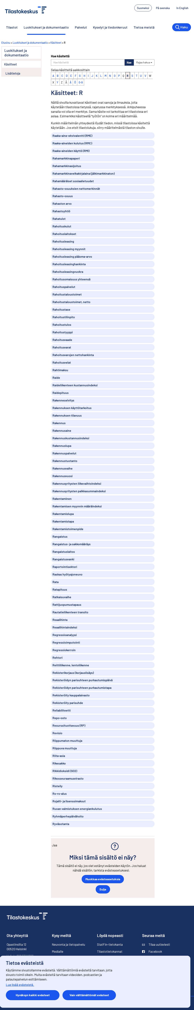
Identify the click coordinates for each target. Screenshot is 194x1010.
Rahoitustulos (61, 324)
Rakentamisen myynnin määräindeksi (77, 506)
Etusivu (5, 42)
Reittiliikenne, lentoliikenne (70, 665)
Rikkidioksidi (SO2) (64, 771)
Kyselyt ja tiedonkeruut (110, 27)
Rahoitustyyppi (62, 332)
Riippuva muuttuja (64, 748)
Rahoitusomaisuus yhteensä (71, 279)
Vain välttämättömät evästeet (89, 995)
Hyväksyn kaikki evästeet (33, 995)
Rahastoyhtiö (61, 211)
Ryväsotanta (60, 824)
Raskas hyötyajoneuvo (67, 574)
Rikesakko (59, 763)
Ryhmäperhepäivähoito (68, 816)
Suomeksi (143, 8)
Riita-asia (58, 755)
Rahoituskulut (61, 226)
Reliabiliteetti (61, 710)
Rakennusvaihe (62, 468)
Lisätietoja (12, 73)
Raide (56, 377)
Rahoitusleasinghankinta (69, 264)
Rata (55, 582)
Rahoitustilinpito (63, 317)
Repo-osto (59, 718)
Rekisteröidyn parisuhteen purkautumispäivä (82, 680)
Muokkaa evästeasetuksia (102, 879)
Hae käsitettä (60, 56)
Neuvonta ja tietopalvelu (68, 944)
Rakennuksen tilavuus (67, 415)
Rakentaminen (62, 498)
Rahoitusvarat (61, 347)
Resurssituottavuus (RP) (68, 725)
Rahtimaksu (60, 370)
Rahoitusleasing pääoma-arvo (72, 256)
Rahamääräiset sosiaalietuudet (73, 181)
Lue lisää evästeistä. (20, 985)
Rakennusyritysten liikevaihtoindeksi (76, 483)
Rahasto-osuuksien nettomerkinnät (76, 188)
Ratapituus (59, 589)
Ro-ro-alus (59, 793)
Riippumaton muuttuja (67, 740)
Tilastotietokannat (109, 951)
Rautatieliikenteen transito (70, 612)
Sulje (102, 889)
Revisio (57, 733)
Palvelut (81, 27)
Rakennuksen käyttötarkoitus (72, 408)
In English (182, 8)
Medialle (57, 951)
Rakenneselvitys (63, 400)
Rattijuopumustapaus (66, 604)
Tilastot (12, 27)
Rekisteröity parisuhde (67, 702)
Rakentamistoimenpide (67, 529)
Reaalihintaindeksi (64, 627)
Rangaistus (59, 536)
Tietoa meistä (144, 27)
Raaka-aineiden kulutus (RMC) (72, 143)
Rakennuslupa (61, 445)
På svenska (163, 8)
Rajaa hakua (143, 62)
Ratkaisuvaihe (61, 597)
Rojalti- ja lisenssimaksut (69, 801)
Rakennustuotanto (64, 461)
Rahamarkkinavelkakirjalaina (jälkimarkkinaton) (83, 173)
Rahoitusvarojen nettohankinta (73, 355)
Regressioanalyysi (64, 635)
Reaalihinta (59, 619)
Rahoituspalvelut (63, 286)
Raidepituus (60, 392)
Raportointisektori (64, 566)
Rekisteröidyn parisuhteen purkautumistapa (81, 687)
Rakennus (59, 423)
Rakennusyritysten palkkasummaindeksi (79, 491)
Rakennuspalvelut (64, 453)
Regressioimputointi (66, 642)
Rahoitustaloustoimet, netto (71, 302)
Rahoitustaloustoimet (67, 294)
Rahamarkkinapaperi (66, 158)
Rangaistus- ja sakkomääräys (71, 544)
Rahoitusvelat (61, 362)
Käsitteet (55, 42)
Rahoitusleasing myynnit (68, 249)
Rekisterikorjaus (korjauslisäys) (73, 672)
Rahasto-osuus (62, 196)
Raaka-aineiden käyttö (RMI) (70, 150)
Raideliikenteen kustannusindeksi (75, 385)
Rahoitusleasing (63, 241)
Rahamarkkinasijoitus (66, 166)
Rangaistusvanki (63, 559)
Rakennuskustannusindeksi (70, 438)
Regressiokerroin (64, 650)
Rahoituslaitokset (64, 234)
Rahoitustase (61, 309)
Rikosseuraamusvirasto (68, 778)
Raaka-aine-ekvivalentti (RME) (72, 135)
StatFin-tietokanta (110, 944)
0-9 (81, 82)
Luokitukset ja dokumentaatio (46, 27)
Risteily (57, 786)
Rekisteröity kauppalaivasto (71, 695)
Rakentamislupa (63, 513)
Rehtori (57, 657)
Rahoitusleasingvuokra (67, 271)
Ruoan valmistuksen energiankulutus (77, 808)
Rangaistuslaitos (63, 551)
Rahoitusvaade (62, 339)
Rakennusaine (61, 430)
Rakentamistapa (63, 521)
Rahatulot (59, 218)
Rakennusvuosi (62, 476)
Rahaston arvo (62, 203)
